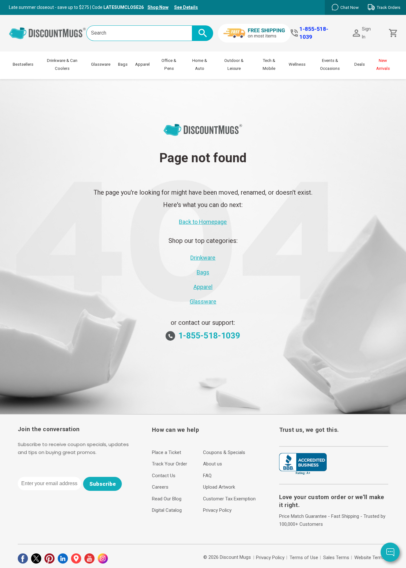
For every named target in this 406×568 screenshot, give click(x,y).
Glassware (100, 64)
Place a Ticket (166, 452)
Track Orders (388, 7)
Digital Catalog (167, 510)
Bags (123, 64)
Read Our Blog (166, 499)
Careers (160, 487)
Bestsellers (23, 64)
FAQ (207, 475)
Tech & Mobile (269, 64)
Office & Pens (168, 64)
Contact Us (163, 475)
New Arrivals (383, 64)
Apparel (142, 64)
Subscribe (102, 484)
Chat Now (349, 7)
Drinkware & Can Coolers (62, 64)
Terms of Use (304, 557)
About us (212, 464)
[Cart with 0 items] (392, 33)
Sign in (366, 32)
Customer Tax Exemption (229, 499)
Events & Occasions (330, 64)
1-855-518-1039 (313, 33)
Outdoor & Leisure (234, 64)
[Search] (202, 33)
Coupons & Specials (224, 452)
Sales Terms (336, 557)
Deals (359, 64)
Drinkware (202, 257)
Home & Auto (199, 64)
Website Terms (370, 557)
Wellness (297, 64)
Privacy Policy (217, 510)
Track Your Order (169, 464)
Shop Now (157, 7)
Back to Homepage (203, 221)
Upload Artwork (219, 487)
